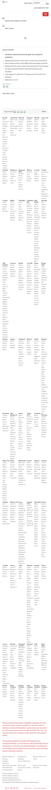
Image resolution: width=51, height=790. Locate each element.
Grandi (21, 126)
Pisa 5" (12, 578)
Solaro (4, 679)
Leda (42, 211)
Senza (36, 261)
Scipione (5, 306)
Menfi (28, 293)
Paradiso (12, 345)
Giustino (43, 198)
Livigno (5, 694)
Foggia (21, 422)
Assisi (20, 567)
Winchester (22, 523)
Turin (20, 428)
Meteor (29, 631)
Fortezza (29, 282)
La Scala (36, 170)
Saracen (36, 515)
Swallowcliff (22, 510)
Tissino (36, 339)
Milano (12, 200)
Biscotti (43, 369)
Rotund (43, 421)
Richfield (21, 676)
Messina (21, 569)
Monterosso (30, 419)
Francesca (5, 286)
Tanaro (36, 347)
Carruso (5, 143)
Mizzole (43, 521)
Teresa (20, 276)
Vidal (4, 128)
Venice (20, 565)
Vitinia (43, 550)
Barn (42, 347)
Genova (12, 565)
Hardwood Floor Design (40, 765)
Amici (36, 589)
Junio (4, 315)
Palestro (29, 697)
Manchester (22, 647)
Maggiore (44, 478)
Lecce (4, 504)
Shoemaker (6, 426)
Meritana (5, 180)
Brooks (12, 124)
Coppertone (44, 387)
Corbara (36, 600)
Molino (29, 267)
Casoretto (13, 211)
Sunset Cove (22, 484)
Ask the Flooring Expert (9, 765)
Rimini (20, 426)
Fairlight (21, 506)
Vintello (5, 648)
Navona (43, 425)
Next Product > (6, 84)
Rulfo (4, 163)
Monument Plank (22, 170)
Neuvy (20, 360)
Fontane (29, 271)
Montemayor (6, 569)
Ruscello (12, 644)
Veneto (21, 437)
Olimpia (5, 304)
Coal (42, 411)
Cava (4, 681)
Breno (36, 422)
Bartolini (44, 200)
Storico (36, 212)
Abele (4, 326)
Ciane (36, 650)
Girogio (5, 204)
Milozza (29, 276)
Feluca (29, 430)
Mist (42, 374)
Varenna (36, 417)
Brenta (36, 352)
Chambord (22, 339)
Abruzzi (5, 471)
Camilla (43, 271)
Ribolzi (12, 517)
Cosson (21, 349)
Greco (12, 206)
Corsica (5, 644)
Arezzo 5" (13, 567)
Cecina (20, 439)
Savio (36, 569)
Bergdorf (21, 561)
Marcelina (37, 269)
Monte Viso (6, 460)
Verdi (35, 172)
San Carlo (44, 423)
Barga (4, 172)
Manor (43, 358)
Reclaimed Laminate (22, 644)
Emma (4, 284)
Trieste (4, 473)
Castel (28, 265)
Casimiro (5, 334)
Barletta (12, 650)
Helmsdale (37, 478)
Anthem (12, 274)
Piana (35, 512)
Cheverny (21, 343)
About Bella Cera (7, 767)
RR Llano (44, 663)
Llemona (12, 663)
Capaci (20, 691)
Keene (12, 132)
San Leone (30, 663)
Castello (5, 200)
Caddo (4, 521)
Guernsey (5, 273)
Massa (4, 183)
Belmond (5, 137)
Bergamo (44, 339)
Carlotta (5, 157)
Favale (36, 274)
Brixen (29, 345)
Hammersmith (23, 532)
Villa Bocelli (36, 201)
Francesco (5, 310)
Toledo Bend (6, 523)
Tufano (36, 580)
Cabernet (36, 219)
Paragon (43, 269)
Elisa (42, 202)
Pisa (42, 530)
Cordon (5, 345)
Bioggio (12, 347)
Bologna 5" (13, 569)
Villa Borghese (5, 264)
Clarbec (29, 226)
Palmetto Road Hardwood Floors (11, 780)
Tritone (21, 265)
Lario (43, 128)
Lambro (36, 345)
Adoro (29, 462)
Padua (20, 415)
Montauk (29, 121)
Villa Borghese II (13, 414)
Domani (21, 217)
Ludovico (5, 312)
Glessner (21, 517)
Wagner (5, 130)
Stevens (5, 422)
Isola (28, 287)
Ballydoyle (22, 548)
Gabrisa (43, 467)
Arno (4, 480)
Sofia (4, 282)
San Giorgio (13, 469)
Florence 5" (13, 587)
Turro (12, 209)
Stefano (36, 693)
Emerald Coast (29, 502)
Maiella (36, 510)
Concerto (44, 187)
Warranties (36, 767)
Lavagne (29, 648)
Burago (36, 285)
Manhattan (13, 170)
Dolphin (43, 385)
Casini (43, 539)
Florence (43, 543)
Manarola (29, 445)
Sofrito (12, 434)
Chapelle (29, 217)
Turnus (5, 652)
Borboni (5, 661)
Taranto (43, 552)
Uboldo (36, 237)
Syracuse (21, 417)
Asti (4, 482)
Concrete (44, 356)
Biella (20, 444)
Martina (36, 119)
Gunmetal (44, 393)
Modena (29, 170)
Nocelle (43, 476)
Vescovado (6, 121)
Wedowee (5, 674)
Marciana (13, 454)
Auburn (29, 606)
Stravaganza (44, 172)
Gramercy (13, 180)
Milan (20, 574)
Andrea (5, 280)
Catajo (4, 202)
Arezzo (43, 504)
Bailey (4, 419)
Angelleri (5, 654)
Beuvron (29, 221)
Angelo (36, 271)
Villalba (36, 280)
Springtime (13, 471)
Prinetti (43, 273)
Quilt (20, 663)
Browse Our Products (40, 788)
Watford (29, 589)
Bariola (36, 206)
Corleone (21, 702)
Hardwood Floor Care (39, 756)
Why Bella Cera (22, 756)
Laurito (43, 462)
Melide (12, 341)
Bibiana (21, 282)
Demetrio (44, 280)
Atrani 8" (29, 507)
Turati (28, 700)
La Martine (22, 537)
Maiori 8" (29, 514)
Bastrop (5, 517)
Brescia (5, 493)
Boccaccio (5, 148)
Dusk (42, 380)
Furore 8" (29, 512)
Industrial (44, 400)
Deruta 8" (29, 521)
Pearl (42, 367)
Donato (12, 215)
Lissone (5, 269)
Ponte (20, 130)
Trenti (12, 659)
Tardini (43, 689)
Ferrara (43, 291)
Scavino (36, 591)
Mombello (37, 217)
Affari (28, 693)
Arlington (21, 515)
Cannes (36, 221)
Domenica (30, 289)
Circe (4, 665)
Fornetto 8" (30, 523)
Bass (35, 354)
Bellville (21, 656)
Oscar (4, 146)
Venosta (36, 180)
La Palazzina (44, 414)
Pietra (4, 465)
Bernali (29, 291)
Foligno (12, 458)
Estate (20, 502)
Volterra (43, 576)
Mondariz (5, 323)
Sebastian (21, 278)
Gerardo (5, 159)
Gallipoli (12, 425)
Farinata (29, 434)
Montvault (30, 219)
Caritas (43, 209)
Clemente (5, 337)
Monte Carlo (14, 502)
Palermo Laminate (21, 686)
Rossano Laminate (37, 686)
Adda (43, 130)
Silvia (43, 191)
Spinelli (36, 576)
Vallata (36, 239)
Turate (36, 210)
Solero (36, 532)
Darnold (21, 649)
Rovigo (5, 487)
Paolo (4, 319)
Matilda (21, 280)
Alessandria (37, 502)
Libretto (43, 275)
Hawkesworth (22, 543)
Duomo (12, 213)
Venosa (12, 697)
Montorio (44, 510)
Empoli (29, 587)
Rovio (12, 343)
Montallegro (30, 668)
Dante (4, 291)
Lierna (43, 132)
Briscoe (36, 363)
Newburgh (37, 473)
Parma (43, 528)
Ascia (4, 478)
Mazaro (36, 654)
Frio (11, 652)
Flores (20, 215)
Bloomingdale (14, 126)
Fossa (35, 604)
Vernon (21, 521)
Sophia (43, 206)
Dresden (5, 339)
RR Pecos (44, 665)
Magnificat (44, 189)
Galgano (5, 299)
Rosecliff (21, 534)
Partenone (13, 648)
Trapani (21, 700)
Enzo (20, 182)
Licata (20, 202)
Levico (21, 128)
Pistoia (20, 430)
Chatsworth (22, 559)
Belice (36, 646)
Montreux (30, 215)
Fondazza (21, 119)
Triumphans (44, 196)
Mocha (43, 341)
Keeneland (6, 413)
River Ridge (43, 644)
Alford (36, 476)
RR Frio (43, 656)
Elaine (4, 349)
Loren (36, 508)
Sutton (4, 676)
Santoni (21, 289)
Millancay (21, 347)
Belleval (29, 206)
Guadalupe (13, 668)
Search (35, 759)
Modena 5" (13, 574)
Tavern (43, 360)
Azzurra (5, 657)
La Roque (29, 208)
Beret (11, 476)
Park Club (13, 135)
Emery (29, 204)
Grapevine (22, 563)
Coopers (29, 119)
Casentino (44, 567)
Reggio (43, 693)
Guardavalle (13, 646)
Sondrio (29, 354)
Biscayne (12, 276)
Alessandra (6, 321)
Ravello (5, 117)
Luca (42, 523)
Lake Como (44, 117)
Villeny (21, 365)
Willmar (21, 669)
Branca (5, 347)
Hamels (21, 482)
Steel (42, 345)
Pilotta (43, 691)
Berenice (5, 330)
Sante (4, 288)
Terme (36, 267)
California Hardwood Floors (10, 773)
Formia (12, 695)
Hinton (12, 265)
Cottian (5, 462)
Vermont (5, 341)
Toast (42, 389)
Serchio (36, 341)
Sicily (20, 578)
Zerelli (29, 578)
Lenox (12, 183)
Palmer (29, 126)
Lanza (28, 689)
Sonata (43, 286)
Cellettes (21, 354)
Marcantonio (6, 297)
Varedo (36, 243)
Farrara (29, 617)
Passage (21, 121)
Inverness (37, 467)
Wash (42, 371)
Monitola (36, 282)
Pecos (43, 174)
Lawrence (21, 285)
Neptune (21, 267)
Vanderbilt (22, 556)
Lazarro (12, 691)
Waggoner (37, 356)
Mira (20, 435)
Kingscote (21, 519)
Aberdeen (37, 465)
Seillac (29, 212)
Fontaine (21, 526)
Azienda (36, 232)
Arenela (29, 274)
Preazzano (44, 473)
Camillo (5, 308)
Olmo (43, 121)
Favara (20, 209)
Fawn (20, 274)
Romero (5, 576)
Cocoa (43, 404)
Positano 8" (30, 510)
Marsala (43, 534)
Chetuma (21, 211)
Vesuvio (36, 582)
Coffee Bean (30, 609)
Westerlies (21, 554)
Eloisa (36, 126)
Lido (20, 424)
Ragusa (29, 622)
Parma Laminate (44, 686)
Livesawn (29, 473)
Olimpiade (44, 194)
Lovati (36, 295)
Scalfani (29, 285)
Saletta (36, 578)
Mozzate (36, 259)
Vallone (43, 469)
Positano (44, 460)
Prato (42, 266)
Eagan (20, 667)
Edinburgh (37, 469)
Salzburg (5, 502)
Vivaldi (43, 170)
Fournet (29, 228)
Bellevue (12, 515)
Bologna (43, 506)
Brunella (5, 332)
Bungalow (21, 478)
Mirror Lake (13, 119)
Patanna (21, 704)
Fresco (43, 697)
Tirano (36, 419)
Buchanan (5, 519)
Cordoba (5, 565)
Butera (20, 220)
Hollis (20, 467)
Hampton (30, 117)
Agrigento (30, 644)
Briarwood (22, 462)
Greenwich (13, 172)
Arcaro (5, 424)
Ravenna (5, 515)
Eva (4, 135)
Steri (35, 689)
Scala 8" (29, 505)
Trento (43, 541)
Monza (36, 263)
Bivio (35, 276)
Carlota (5, 567)
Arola (43, 471)
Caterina (5, 139)
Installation (21, 759)
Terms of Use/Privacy (24, 761)
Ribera (36, 504)
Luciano (29, 460)
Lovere (36, 424)
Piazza (36, 691)
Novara (21, 446)
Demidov (44, 213)
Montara (29, 339)
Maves (20, 358)
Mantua (5, 691)
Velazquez (5, 430)
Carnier (12, 519)
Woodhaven (22, 480)
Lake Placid (13, 117)
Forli (42, 508)
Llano (12, 654)
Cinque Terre (29, 414)
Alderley (21, 504)
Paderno (36, 287)
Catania (43, 545)
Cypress (43, 669)
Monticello (22, 541)
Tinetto (29, 449)
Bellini (36, 174)
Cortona (43, 578)
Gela (20, 206)
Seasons (43, 178)
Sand (42, 349)
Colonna (43, 427)
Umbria (5, 484)
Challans (5, 275)
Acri (20, 419)
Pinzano (36, 208)
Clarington (22, 652)
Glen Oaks (22, 465)
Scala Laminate (30, 686)
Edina (20, 665)
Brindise (29, 467)
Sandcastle (44, 354)
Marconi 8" (30, 525)
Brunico (12, 416)
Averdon (21, 341)
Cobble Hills (13, 128)
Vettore (36, 521)
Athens (21, 674)
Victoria (5, 571)
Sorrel (28, 613)
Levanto (29, 416)
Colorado (44, 667)
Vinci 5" (12, 585)
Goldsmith (44, 398)
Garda (43, 119)
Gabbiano (5, 266)
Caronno (36, 215)
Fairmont (12, 512)
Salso (35, 648)
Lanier (4, 672)
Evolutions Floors (7, 770)
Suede (28, 600)
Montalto (21, 287)
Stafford (21, 658)
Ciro (42, 282)
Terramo (36, 176)
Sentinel (12, 267)
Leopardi (36, 598)
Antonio (43, 180)
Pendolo (36, 574)
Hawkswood (22, 552)
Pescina (12, 665)
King (35, 358)
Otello (43, 293)
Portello (12, 204)
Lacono (29, 652)
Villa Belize (22, 200)
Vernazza (29, 421)
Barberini (44, 430)
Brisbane (12, 217)
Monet (12, 460)
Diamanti (29, 565)
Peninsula (21, 469)
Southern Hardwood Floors (10, 775)
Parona (43, 515)
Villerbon (21, 356)
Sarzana (5, 174)
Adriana (36, 278)
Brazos (43, 647)
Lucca (4, 178)
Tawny (43, 343)
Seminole (13, 271)
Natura (20, 124)
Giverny (12, 467)
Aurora (5, 271)
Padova (12, 693)
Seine (11, 473)
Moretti (36, 291)
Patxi (35, 523)
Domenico (37, 587)
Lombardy (37, 413)
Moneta (36, 234)
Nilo (35, 695)
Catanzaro (44, 537)
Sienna (43, 532)
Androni (36, 567)
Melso (20, 689)
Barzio (29, 341)
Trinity (43, 649)
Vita (28, 576)
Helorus (43, 571)
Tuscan (43, 565)
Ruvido (5, 685)
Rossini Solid (43, 264)
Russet (28, 604)
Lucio (43, 183)
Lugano (12, 339)
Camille (12, 462)
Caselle (43, 512)
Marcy (12, 130)
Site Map (5, 761)
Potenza (29, 278)
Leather (43, 409)
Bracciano (5, 211)
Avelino (5, 668)
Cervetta (21, 189)
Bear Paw (44, 176)
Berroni (29, 423)
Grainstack (13, 478)
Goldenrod (30, 598)
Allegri (36, 178)
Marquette (13, 506)
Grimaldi (12, 521)
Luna (4, 152)
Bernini (21, 263)
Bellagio (43, 124)
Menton (36, 226)
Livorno (21, 441)
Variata (5, 467)
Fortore (36, 585)
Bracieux (21, 363)
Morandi (21, 117)
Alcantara (37, 349)
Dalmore (36, 460)
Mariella (36, 117)
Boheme (29, 465)
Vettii (35, 602)
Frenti (12, 661)
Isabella (43, 288)
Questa (29, 471)
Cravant (29, 232)
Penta (35, 700)
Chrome (43, 352)
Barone (29, 661)
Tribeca (12, 174)
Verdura (36, 652)
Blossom (12, 269)
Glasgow (36, 462)
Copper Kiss (44, 402)
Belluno (5, 489)
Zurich (21, 413)
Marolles (29, 210)
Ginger (43, 395)
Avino (4, 119)
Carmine (5, 293)
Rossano (5, 317)
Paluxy (43, 658)
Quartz (29, 591)
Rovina (21, 175)
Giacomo (12, 508)
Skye (35, 471)
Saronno (36, 241)
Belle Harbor (22, 460)
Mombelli (44, 277)
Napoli (36, 517)
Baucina (12, 456)
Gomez (5, 417)
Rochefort (5, 277)
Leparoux (5, 428)
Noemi (36, 124)
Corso (36, 265)
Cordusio (29, 691)
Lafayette (13, 176)
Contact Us (5, 763)
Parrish (29, 128)
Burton (5, 670)
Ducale (43, 695)
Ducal (20, 186)
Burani (36, 130)
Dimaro (29, 347)
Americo (5, 328)
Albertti (43, 215)
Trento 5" (13, 582)
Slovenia (5, 508)
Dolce (4, 132)
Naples (20, 571)
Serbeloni (44, 126)
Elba (11, 121)
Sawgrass (13, 263)
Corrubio (44, 517)
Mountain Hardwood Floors (10, 778)
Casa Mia (30, 263)
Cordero (5, 415)
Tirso (35, 343)
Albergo (43, 465)
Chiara (36, 128)
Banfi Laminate (13, 686)
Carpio (4, 574)
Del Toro (5, 124)
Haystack (29, 611)
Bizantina (37, 697)
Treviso (5, 491)
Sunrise (12, 465)
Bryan (20, 654)
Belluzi (36, 293)
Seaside (21, 476)
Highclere (21, 512)
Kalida (20, 671)
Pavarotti (21, 173)
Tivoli (43, 556)
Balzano (5, 687)
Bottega (12, 510)
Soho (11, 178)
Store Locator (22, 765)
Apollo (21, 271)
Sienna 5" (13, 580)
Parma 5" (12, 576)
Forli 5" (12, 571)
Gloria (43, 185)
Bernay (29, 230)
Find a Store (28, 788)
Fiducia (43, 204)
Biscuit (43, 376)
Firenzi (43, 548)
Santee (29, 593)
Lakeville (21, 660)
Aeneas (21, 269)
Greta (35, 121)
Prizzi (20, 695)
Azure (28, 628)
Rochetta (29, 280)
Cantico (36, 204)
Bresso (36, 289)
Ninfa (28, 269)
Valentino (5, 170)
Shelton (5, 343)
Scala (11, 202)
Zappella (36, 571)
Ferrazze (43, 519)
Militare (5, 301)
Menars (21, 345)
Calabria (5, 512)
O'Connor (37, 360)
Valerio (5, 295)
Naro (20, 204)
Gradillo (5, 126)
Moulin (21, 352)
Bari (42, 554)
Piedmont (5, 510)
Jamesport (30, 130)
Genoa (4, 469)
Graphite (43, 391)
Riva (28, 343)
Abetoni (5, 176)
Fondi (4, 650)
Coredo (29, 349)
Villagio (36, 223)
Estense (5, 206)
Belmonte (21, 693)
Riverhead (30, 124)
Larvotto (12, 504)
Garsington (22, 508)
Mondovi (13, 423)
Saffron (29, 595)
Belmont (21, 530)
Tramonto (5, 659)
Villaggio (44, 482)
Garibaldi (29, 650)
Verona (43, 502)
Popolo (43, 419)
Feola (4, 663)
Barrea (4, 209)
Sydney (12, 220)
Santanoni (21, 545)
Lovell (20, 528)
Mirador (21, 213)
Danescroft (22, 550)
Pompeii (36, 565)
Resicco (43, 480)
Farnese (43, 436)
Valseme (29, 223)
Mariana (5, 161)
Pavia (20, 448)
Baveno (21, 433)
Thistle (29, 602)
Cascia (12, 419)
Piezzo (29, 633)
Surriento (29, 469)
